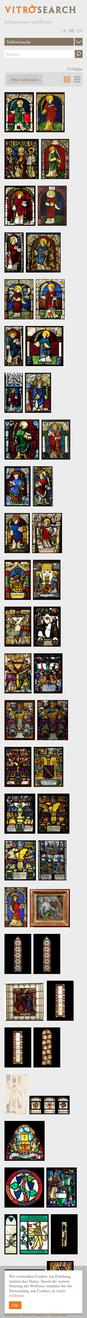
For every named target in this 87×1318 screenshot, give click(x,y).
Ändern (79, 42)
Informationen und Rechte (28, 22)
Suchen (79, 54)
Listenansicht (77, 79)
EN (80, 31)
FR (63, 31)
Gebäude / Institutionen (35, 1315)
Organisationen (12, 1315)
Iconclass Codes (58, 1315)
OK (15, 1305)
